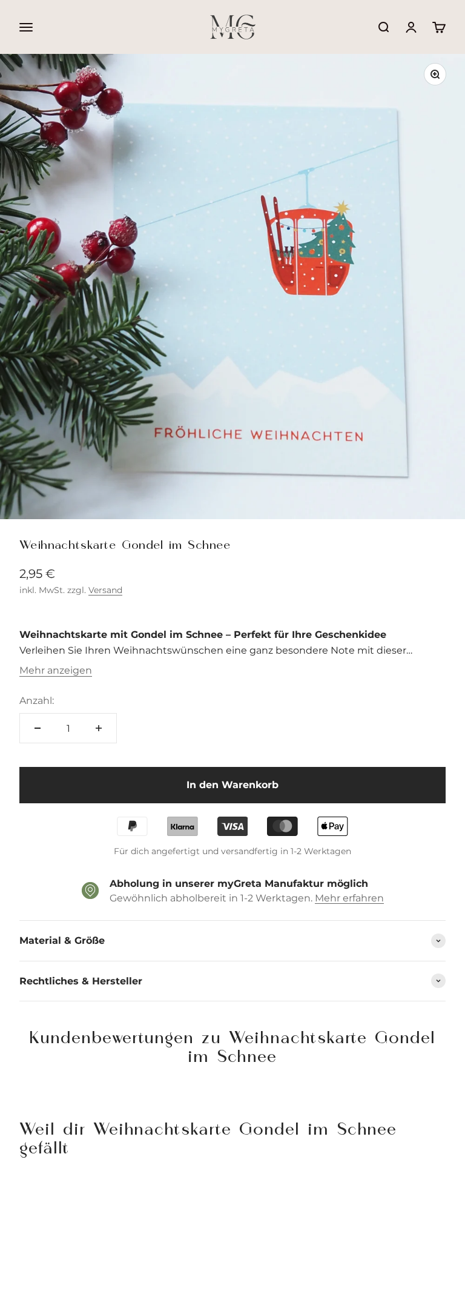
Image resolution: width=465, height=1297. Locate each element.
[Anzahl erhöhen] (98, 728)
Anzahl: (36, 700)
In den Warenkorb (232, 785)
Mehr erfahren (349, 898)
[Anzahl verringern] (37, 728)
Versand (105, 590)
